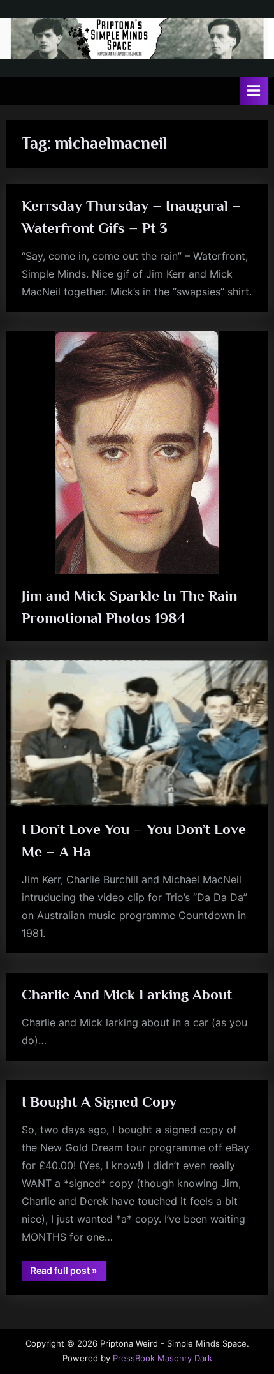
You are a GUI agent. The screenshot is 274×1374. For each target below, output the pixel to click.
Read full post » (68, 1272)
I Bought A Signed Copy (99, 1101)
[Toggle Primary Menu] (254, 91)
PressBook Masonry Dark (162, 1358)
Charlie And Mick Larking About (127, 994)
